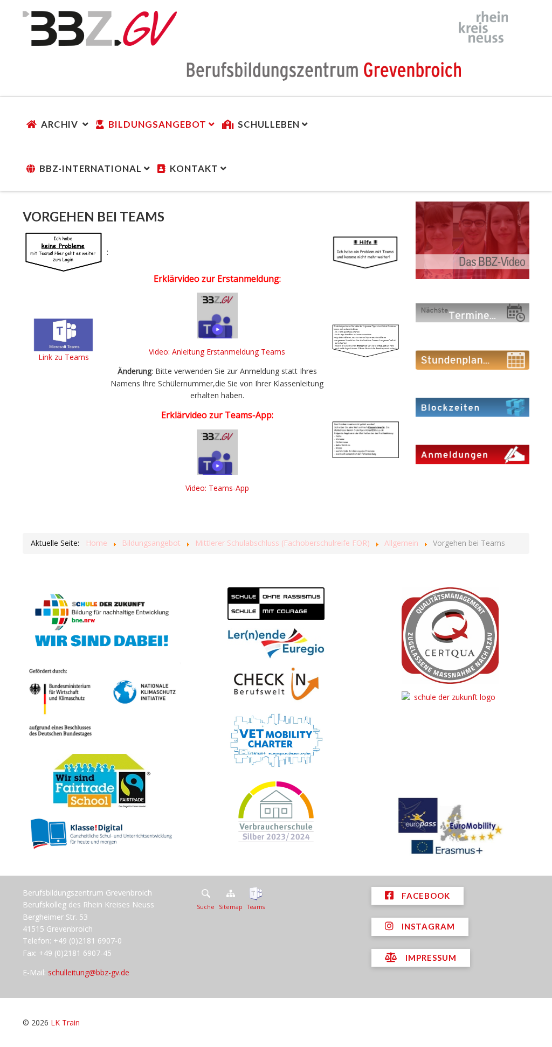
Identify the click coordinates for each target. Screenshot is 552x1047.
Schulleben (269, 124)
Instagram (427, 926)
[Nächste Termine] (472, 312)
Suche (206, 907)
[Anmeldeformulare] (472, 454)
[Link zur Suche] (206, 893)
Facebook (424, 895)
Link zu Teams (63, 357)
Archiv (60, 124)
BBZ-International (90, 168)
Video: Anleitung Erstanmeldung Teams (217, 351)
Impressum (430, 957)
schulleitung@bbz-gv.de (88, 972)
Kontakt (194, 168)
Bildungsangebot (157, 124)
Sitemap (231, 907)
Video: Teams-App (217, 488)
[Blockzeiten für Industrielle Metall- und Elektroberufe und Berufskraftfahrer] (472, 407)
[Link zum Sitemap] (231, 893)
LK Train (65, 1022)
